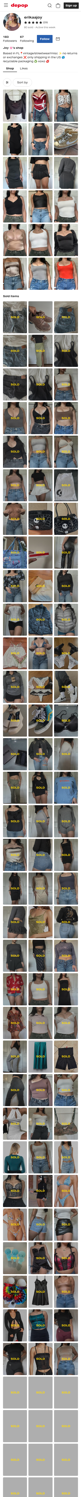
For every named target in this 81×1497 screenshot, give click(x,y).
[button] (36, 22)
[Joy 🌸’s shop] (12, 22)
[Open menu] (6, 5)
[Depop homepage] (19, 5)
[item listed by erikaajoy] (15, 106)
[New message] (58, 39)
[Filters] (7, 82)
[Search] (50, 6)
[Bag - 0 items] (58, 5)
